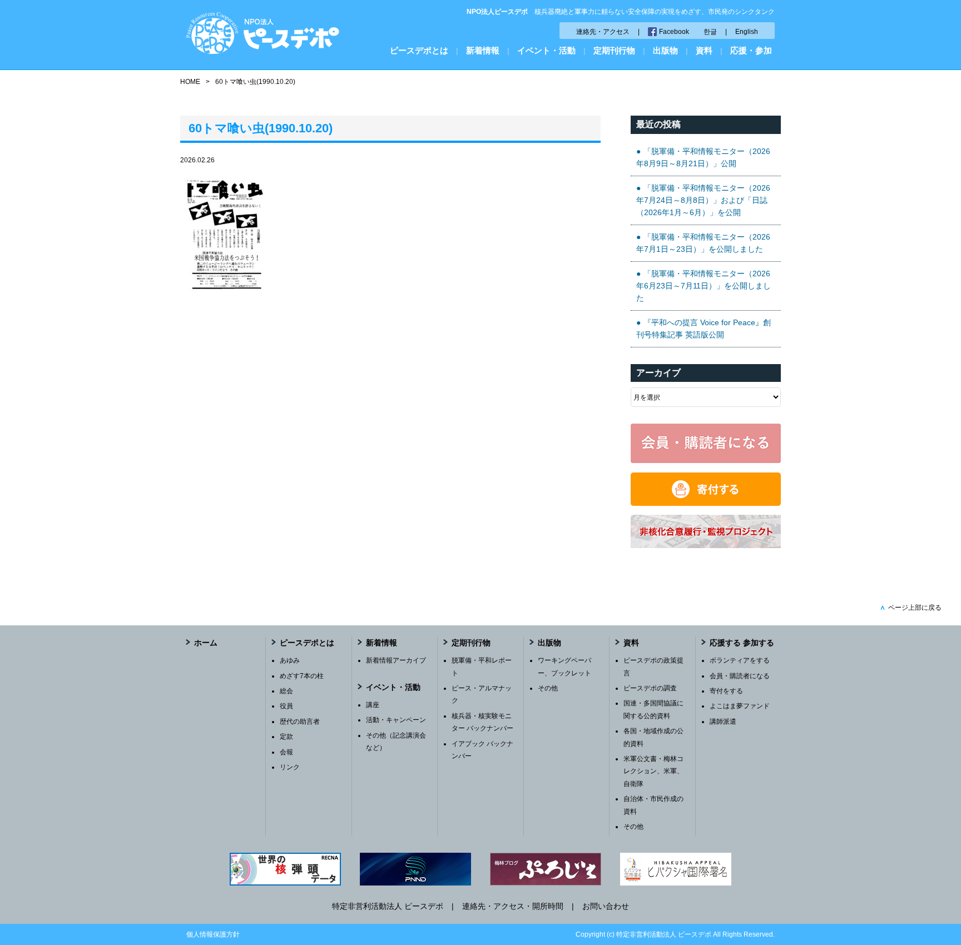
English (746, 32)
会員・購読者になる (740, 676)
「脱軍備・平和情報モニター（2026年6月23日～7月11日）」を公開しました (703, 286)
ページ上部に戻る (911, 607)
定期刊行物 (614, 50)
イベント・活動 (546, 50)
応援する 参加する (742, 642)
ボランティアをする (740, 660)
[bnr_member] (706, 460)
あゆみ (290, 660)
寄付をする (726, 691)
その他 (548, 688)
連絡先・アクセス (603, 32)
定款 (286, 736)
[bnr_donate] (706, 503)
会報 (286, 752)
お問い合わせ (605, 906)
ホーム (205, 642)
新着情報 (482, 50)
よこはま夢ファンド (740, 706)
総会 (286, 691)
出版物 (665, 50)
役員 (286, 706)
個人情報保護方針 (213, 934)
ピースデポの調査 (650, 688)
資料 (704, 50)
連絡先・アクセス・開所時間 (512, 906)
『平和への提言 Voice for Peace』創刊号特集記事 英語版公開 (703, 328)
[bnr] (706, 545)
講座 (372, 705)
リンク (290, 767)
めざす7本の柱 (302, 676)
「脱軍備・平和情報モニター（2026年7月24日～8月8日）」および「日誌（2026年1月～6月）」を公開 (703, 200)
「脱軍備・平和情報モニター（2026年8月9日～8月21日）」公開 (703, 157)
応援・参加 (751, 50)
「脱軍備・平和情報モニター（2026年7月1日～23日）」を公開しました (703, 242)
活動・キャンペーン (396, 720)
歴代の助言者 (300, 721)
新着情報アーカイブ (396, 660)
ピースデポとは (419, 50)
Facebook (674, 32)
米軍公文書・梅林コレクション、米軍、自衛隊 (653, 771)
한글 (710, 32)
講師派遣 (723, 721)
